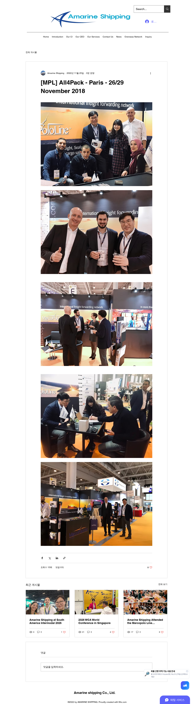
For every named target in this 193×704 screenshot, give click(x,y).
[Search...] (167, 9)
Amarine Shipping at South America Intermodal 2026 (46, 621)
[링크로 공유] (64, 558)
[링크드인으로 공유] (56, 558)
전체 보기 (162, 584)
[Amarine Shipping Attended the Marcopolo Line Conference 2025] (145, 602)
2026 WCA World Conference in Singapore (94, 621)
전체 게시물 (31, 52)
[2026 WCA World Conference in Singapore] (96, 602)
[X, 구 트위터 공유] (49, 558)
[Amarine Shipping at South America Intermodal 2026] (47, 602)
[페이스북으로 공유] (42, 558)
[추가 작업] (150, 73)
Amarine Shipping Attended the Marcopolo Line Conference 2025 (145, 621)
